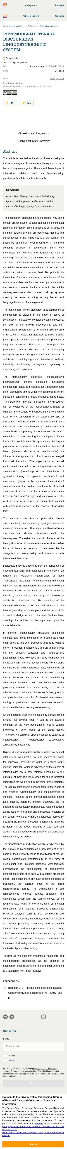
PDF (12, 103)
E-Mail (6, 1039)
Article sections (31, 16)
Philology (32, 26)
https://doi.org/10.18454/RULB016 (47, 66)
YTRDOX (59, 71)
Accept (33, 1144)
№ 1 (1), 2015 (57, 78)
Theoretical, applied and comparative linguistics (50, 26)
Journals (59, 5)
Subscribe (33, 1083)
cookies (39, 1123)
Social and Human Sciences (13, 26)
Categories (31, 5)
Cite (29, 103)
